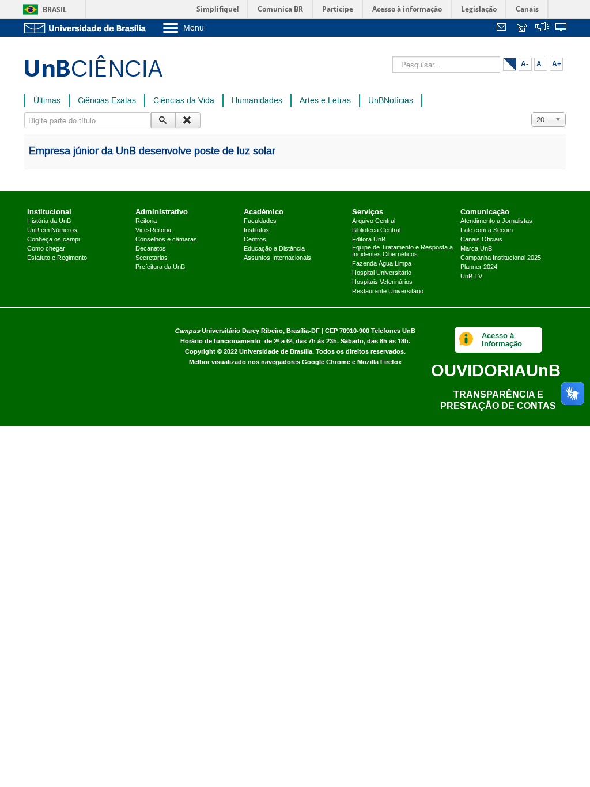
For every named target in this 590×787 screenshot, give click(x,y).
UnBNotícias (390, 101)
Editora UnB (368, 239)
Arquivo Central (373, 221)
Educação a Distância (274, 248)
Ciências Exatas (107, 101)
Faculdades (260, 221)
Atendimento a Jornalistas (496, 221)
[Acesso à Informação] (466, 340)
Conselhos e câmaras (166, 239)
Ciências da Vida (183, 101)
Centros (255, 239)
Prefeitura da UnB (160, 267)
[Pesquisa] (163, 120)
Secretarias (151, 258)
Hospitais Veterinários (382, 282)
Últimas (46, 101)
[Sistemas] (562, 28)
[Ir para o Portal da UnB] (87, 27)
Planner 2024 (478, 267)
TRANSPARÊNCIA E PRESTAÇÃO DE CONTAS (498, 400)
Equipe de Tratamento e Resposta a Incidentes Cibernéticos (402, 251)
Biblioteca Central (376, 230)
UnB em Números (52, 230)
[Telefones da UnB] (523, 28)
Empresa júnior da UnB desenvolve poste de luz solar (152, 151)
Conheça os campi (53, 239)
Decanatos (150, 248)
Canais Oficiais (481, 239)
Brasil (55, 9)
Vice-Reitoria (153, 230)
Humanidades (257, 101)
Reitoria (146, 221)
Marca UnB (476, 248)
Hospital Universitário (381, 273)
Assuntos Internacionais (277, 258)
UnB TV (471, 276)
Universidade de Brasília (275, 351)
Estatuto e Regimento (57, 258)
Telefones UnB (393, 331)
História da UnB (49, 221)
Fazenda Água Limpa (381, 263)
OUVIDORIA (496, 370)
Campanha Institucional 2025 (500, 258)
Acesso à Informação (502, 340)
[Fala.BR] (542, 28)
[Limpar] (187, 120)
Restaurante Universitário (387, 291)
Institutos (256, 230)
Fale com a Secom (486, 230)
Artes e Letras (325, 101)
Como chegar (46, 248)
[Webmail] (503, 28)
